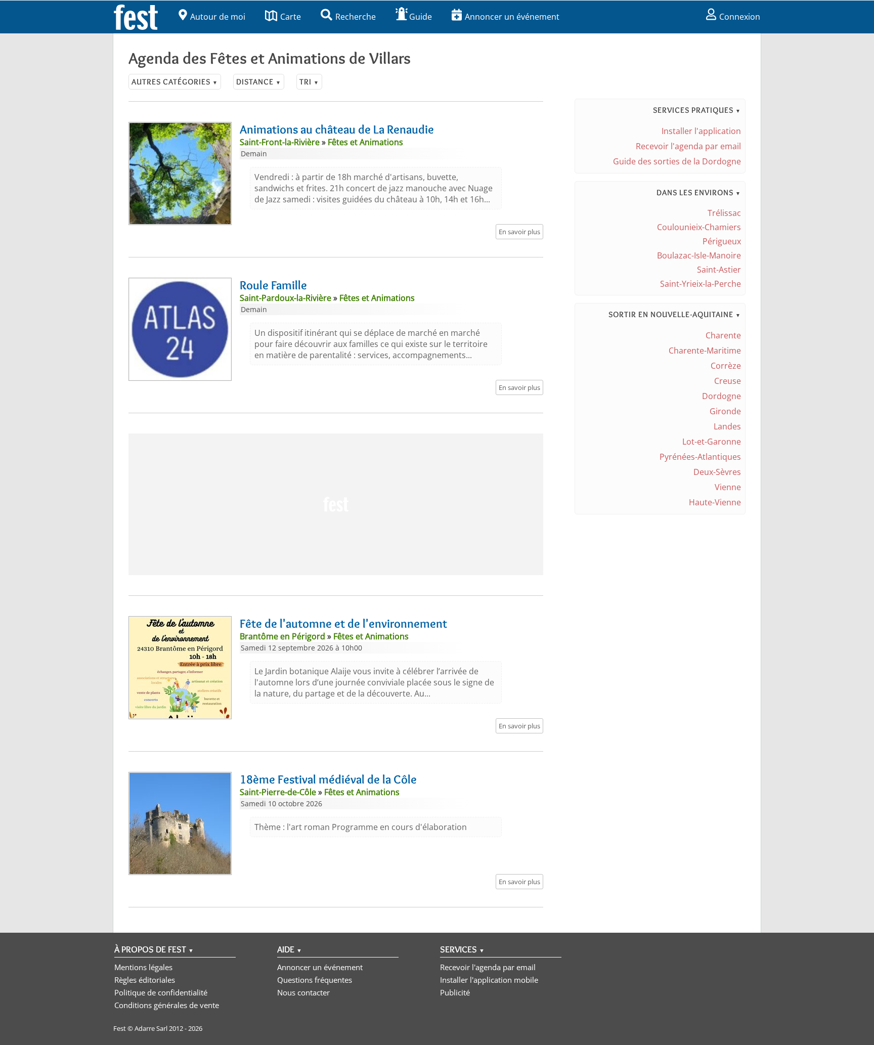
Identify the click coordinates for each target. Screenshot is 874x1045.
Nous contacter (303, 992)
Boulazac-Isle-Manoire (699, 255)
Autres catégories (175, 81)
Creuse (727, 380)
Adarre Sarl (151, 1028)
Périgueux (722, 241)
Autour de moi (217, 16)
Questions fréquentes (314, 980)
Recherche (355, 16)
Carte (290, 16)
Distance (258, 81)
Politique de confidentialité (160, 992)
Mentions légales (143, 967)
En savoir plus (519, 231)
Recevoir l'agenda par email (688, 146)
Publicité (455, 992)
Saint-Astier (719, 269)
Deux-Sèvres (717, 471)
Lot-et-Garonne (711, 441)
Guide (420, 16)
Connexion (739, 16)
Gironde (725, 411)
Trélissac (724, 213)
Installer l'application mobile (489, 980)
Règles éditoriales (144, 980)
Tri (309, 81)
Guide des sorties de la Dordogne (677, 161)
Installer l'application (701, 131)
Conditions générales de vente (166, 1005)
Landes (727, 426)
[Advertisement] (335, 504)
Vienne (728, 487)
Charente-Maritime (705, 350)
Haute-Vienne (715, 502)
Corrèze (726, 365)
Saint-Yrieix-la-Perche (700, 283)
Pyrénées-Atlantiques (700, 456)
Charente (723, 335)
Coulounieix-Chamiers (699, 227)
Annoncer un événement (512, 16)
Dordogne (721, 396)
